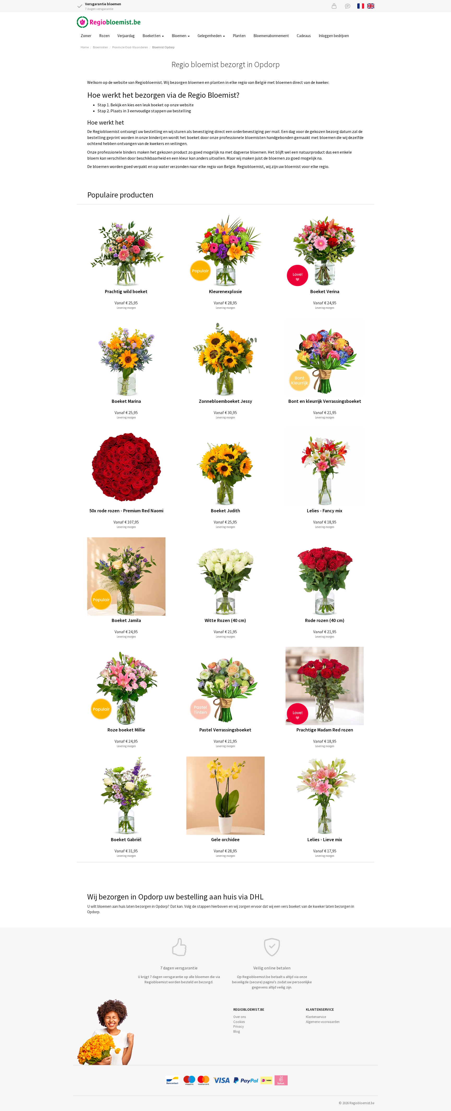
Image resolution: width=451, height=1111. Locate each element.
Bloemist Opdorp (163, 47)
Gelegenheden (210, 35)
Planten (239, 35)
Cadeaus (304, 35)
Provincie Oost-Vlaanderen (130, 47)
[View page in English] (370, 5)
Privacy (238, 1026)
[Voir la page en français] (360, 5)
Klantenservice (316, 1017)
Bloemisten (100, 47)
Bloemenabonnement (271, 35)
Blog (236, 1031)
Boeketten (152, 35)
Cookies (239, 1022)
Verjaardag (126, 35)
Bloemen (179, 35)
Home (85, 47)
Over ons (239, 1017)
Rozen (104, 35)
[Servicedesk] (347, 5)
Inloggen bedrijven (334, 35)
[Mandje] (334, 5)
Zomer (86, 35)
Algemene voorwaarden (323, 1022)
